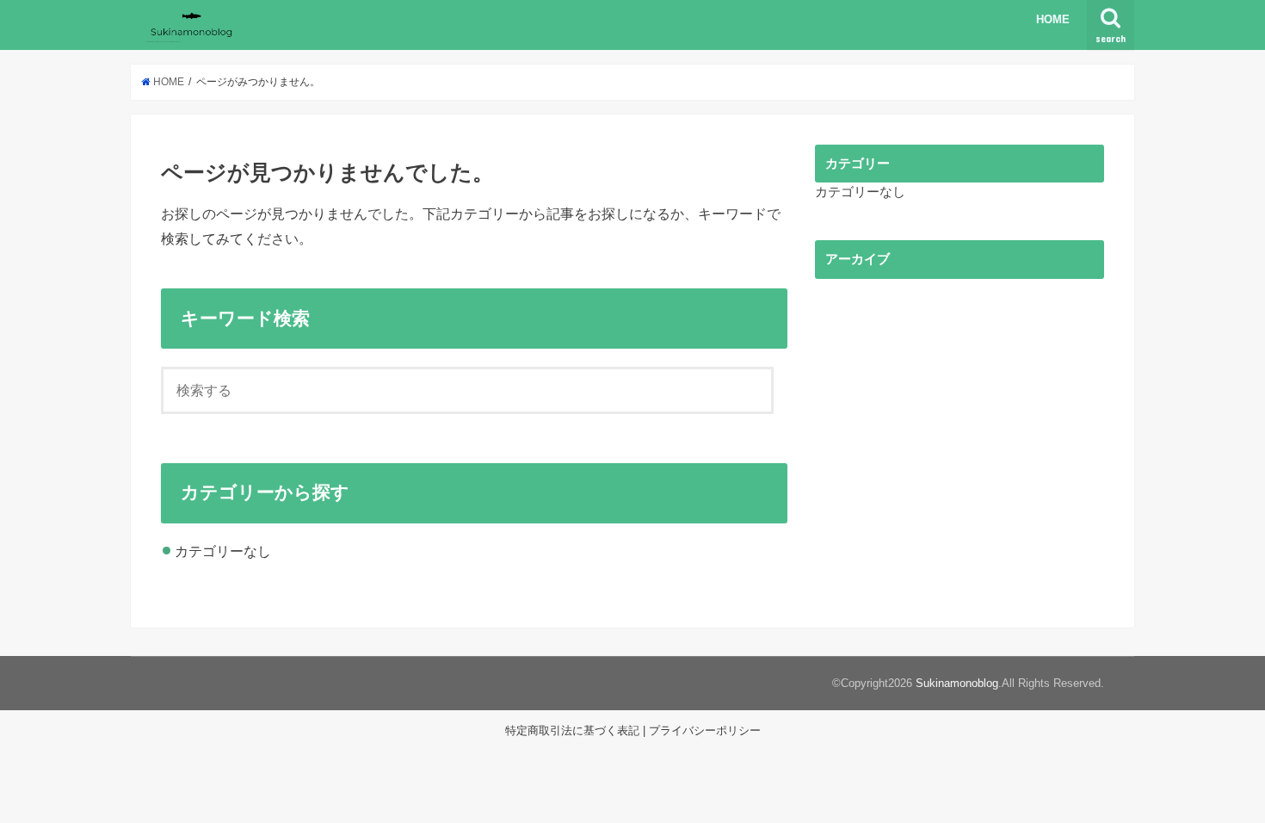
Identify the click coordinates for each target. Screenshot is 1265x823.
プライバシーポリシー (705, 730)
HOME (1053, 19)
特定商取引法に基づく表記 (572, 730)
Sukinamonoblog (957, 683)
